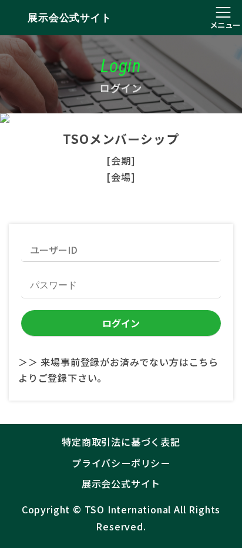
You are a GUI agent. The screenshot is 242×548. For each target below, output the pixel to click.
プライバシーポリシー (121, 463)
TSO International (128, 509)
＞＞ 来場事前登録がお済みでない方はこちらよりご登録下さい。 (118, 370)
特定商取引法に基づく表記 (121, 442)
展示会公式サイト (69, 17)
